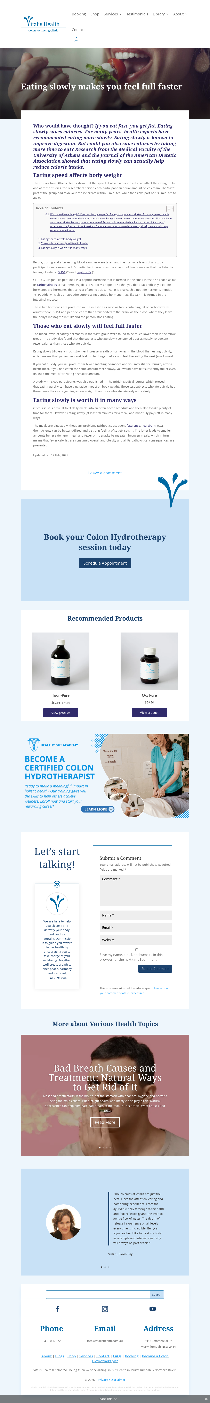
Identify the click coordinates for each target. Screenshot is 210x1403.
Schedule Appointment (105, 563)
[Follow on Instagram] (105, 1309)
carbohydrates (47, 285)
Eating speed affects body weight (61, 239)
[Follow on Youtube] (152, 1309)
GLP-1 (61, 272)
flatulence (133, 426)
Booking (79, 14)
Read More (105, 1122)
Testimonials (137, 14)
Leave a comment (105, 473)
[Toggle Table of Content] (167, 208)
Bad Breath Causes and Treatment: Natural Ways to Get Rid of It (105, 1077)
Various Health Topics (124, 1024)
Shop (94, 14)
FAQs (117, 1356)
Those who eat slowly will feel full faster (64, 243)
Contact (78, 29)
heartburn (149, 426)
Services (111, 14)
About (178, 14)
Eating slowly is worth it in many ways (64, 248)
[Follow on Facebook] (57, 1309)
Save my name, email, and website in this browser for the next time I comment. (131, 957)
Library (159, 14)
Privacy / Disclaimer (111, 1380)
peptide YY (83, 272)
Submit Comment (155, 968)
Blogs (59, 1356)
